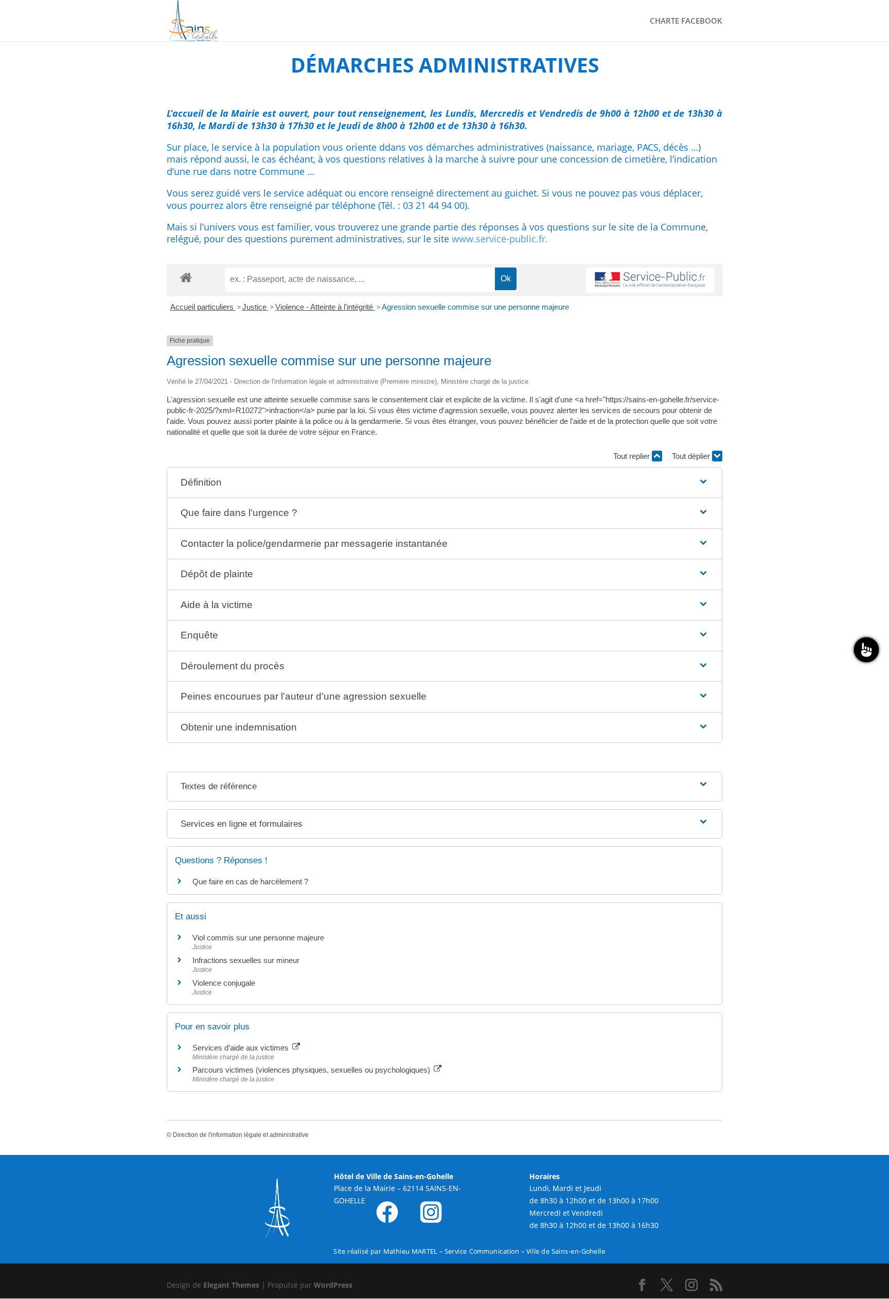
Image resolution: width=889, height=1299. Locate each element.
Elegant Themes (231, 1285)
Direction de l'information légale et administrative (241, 1134)
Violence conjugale (223, 982)
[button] (444, 483)
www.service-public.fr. (500, 239)
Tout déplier (692, 456)
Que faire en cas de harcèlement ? (250, 881)
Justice (255, 306)
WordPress (333, 1285)
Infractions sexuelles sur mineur (245, 960)
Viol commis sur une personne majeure (258, 937)
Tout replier (632, 456)
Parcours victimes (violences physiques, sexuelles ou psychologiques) (312, 1069)
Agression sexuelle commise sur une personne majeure (475, 306)
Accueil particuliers (203, 306)
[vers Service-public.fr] (650, 280)
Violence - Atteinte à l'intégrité (325, 306)
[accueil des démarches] (186, 277)
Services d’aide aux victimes (241, 1047)
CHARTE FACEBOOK (686, 21)
